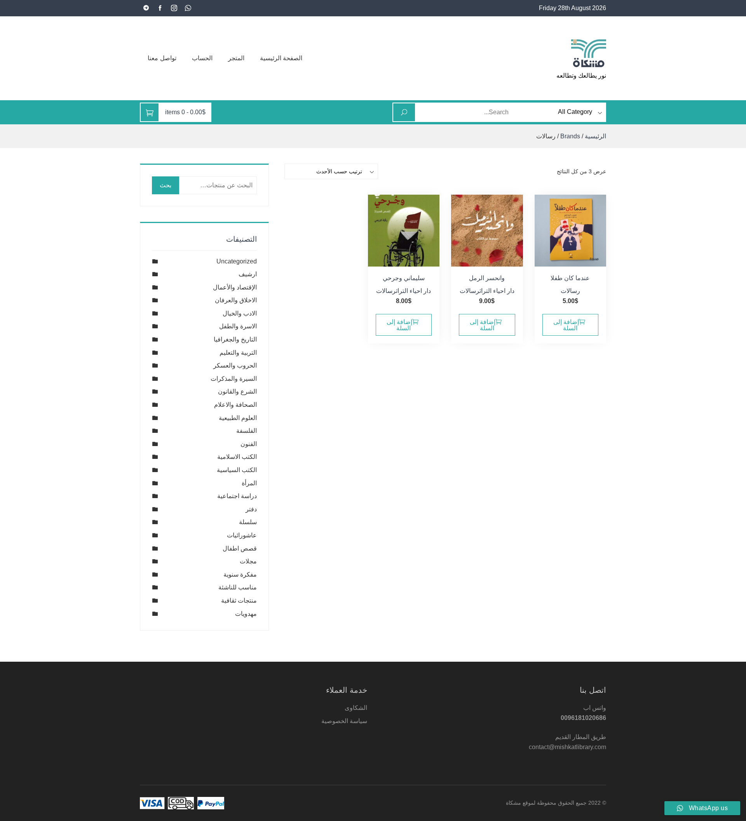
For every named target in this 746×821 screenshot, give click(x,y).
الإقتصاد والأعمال (235, 287)
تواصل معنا (162, 58)
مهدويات (246, 613)
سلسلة (248, 522)
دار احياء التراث (496, 291)
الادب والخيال (240, 313)
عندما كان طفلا (570, 278)
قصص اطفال (240, 548)
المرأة (249, 483)
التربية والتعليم (238, 352)
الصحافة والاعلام (235, 404)
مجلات (248, 561)
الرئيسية (595, 136)
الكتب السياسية (237, 470)
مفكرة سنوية (240, 574)
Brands (570, 136)
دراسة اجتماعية (237, 496)
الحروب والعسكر (235, 365)
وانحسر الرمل (487, 278)
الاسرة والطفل (238, 326)
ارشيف (248, 274)
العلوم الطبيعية (238, 418)
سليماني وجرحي (404, 278)
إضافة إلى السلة (566, 325)
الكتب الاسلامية (237, 456)
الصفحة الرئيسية (281, 58)
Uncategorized (236, 261)
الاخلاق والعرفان (236, 300)
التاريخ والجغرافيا (235, 339)
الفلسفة (246, 430)
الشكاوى (356, 707)
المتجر (236, 58)
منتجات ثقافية (239, 600)
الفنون (249, 444)
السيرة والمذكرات (234, 378)
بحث (165, 185)
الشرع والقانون (237, 391)
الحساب (202, 58)
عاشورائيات (242, 535)
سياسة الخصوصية (344, 721)
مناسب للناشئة (237, 587)
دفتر (251, 509)
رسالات (570, 291)
